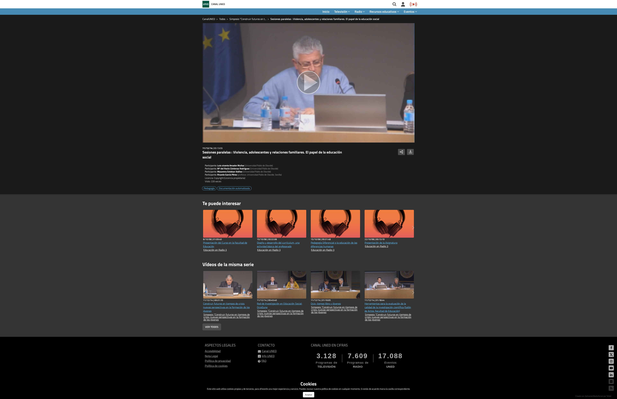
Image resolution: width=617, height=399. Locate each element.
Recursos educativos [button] (383, 11)
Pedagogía (209, 188)
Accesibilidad (213, 351)
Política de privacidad (218, 361)
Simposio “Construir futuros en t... (247, 19)
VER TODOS (211, 327)
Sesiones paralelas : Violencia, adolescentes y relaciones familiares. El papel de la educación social (324, 19)
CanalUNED (208, 19)
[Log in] (403, 4)
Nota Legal (211, 356)
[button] (413, 227)
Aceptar (308, 394)
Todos (222, 19)
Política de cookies (216, 366)
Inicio (325, 11)
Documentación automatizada (234, 188)
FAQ (263, 361)
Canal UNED (269, 351)
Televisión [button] (341, 11)
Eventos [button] (409, 11)
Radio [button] (359, 11)
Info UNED (268, 356)
